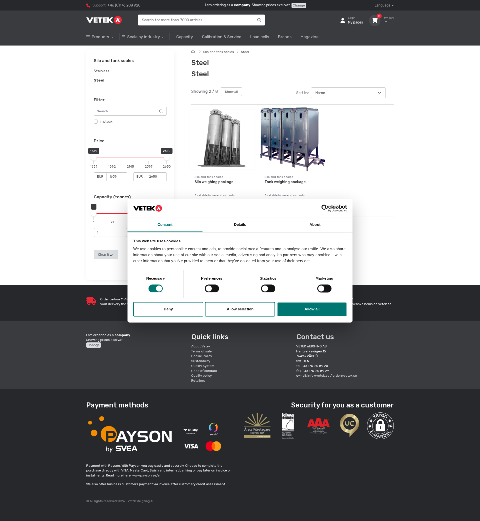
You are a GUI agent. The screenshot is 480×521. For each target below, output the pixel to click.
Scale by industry (143, 37)
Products (101, 37)
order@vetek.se (344, 375)
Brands (285, 37)
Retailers (198, 380)
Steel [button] (99, 80)
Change (299, 5)
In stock (106, 122)
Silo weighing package (213, 182)
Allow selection (240, 309)
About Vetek (200, 346)
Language (382, 5)
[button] (380, 425)
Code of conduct (204, 371)
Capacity (184, 37)
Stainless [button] (102, 71)
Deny (168, 309)
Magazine (309, 37)
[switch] (212, 288)
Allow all (312, 309)
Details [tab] (240, 225)
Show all (231, 92)
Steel (245, 52)
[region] (130, 122)
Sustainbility (201, 361)
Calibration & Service (221, 37)
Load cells (259, 37)
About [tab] (315, 225)
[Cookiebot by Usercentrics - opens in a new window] (325, 208)
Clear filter (106, 254)
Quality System (202, 366)
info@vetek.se (319, 375)
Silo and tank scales (218, 52)
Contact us (315, 337)
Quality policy (201, 375)
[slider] (93, 157)
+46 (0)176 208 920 (124, 5)
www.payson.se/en (147, 475)
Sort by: (302, 93)
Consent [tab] (165, 225)
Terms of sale (201, 351)
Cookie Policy (201, 356)
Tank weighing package (285, 182)
